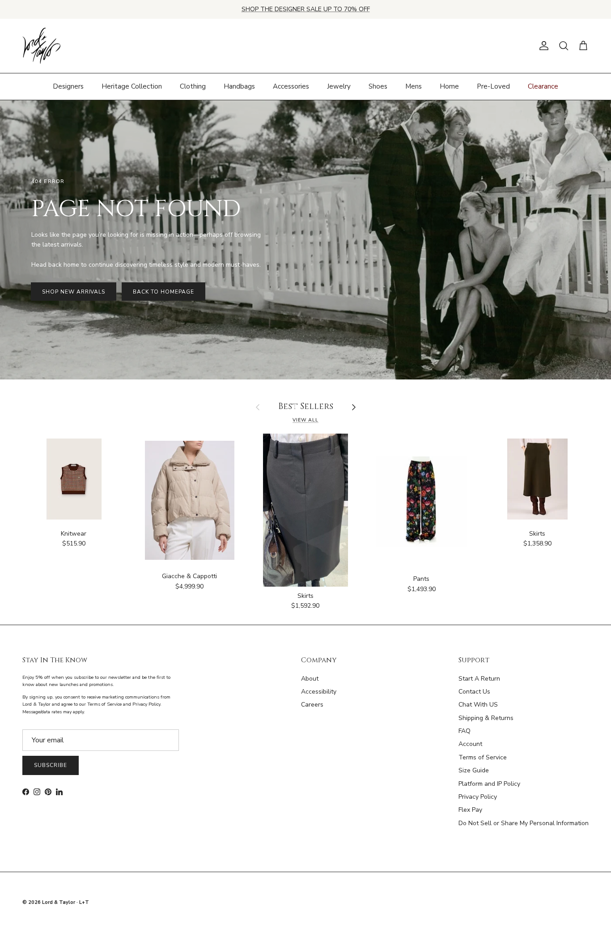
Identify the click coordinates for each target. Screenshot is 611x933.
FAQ (464, 731)
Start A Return (479, 678)
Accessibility (318, 691)
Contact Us (474, 691)
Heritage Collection (132, 86)
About (309, 678)
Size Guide (473, 770)
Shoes (378, 86)
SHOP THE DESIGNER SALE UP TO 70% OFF (306, 9)
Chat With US (478, 704)
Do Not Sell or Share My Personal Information (523, 823)
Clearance (543, 86)
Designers (68, 86)
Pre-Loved (493, 86)
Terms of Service (482, 757)
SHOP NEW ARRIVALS (73, 291)
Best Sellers (305, 407)
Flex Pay (470, 809)
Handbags (239, 86)
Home (449, 86)
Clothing (193, 86)
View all (305, 420)
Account (470, 744)
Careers (312, 704)
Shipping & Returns (485, 718)
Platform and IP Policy (489, 784)
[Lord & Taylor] (41, 46)
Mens (413, 86)
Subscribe (50, 765)
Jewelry (339, 86)
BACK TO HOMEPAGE (163, 291)
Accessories (291, 86)
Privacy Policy (477, 796)
